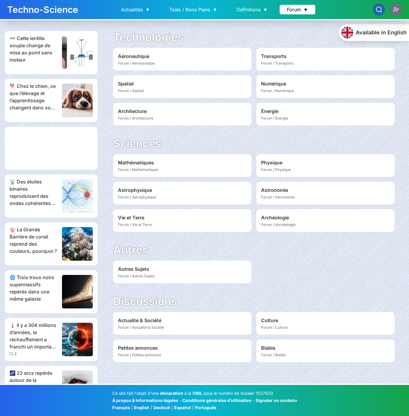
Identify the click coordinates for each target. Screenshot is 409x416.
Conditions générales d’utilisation (217, 400)
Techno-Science (42, 9)
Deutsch (161, 407)
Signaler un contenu (276, 400)
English (141, 407)
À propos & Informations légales (145, 400)
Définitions (252, 10)
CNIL (197, 393)
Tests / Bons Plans (193, 10)
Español (182, 407)
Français (121, 407)
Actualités (135, 10)
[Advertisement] (51, 148)
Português (205, 407)
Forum (297, 10)
